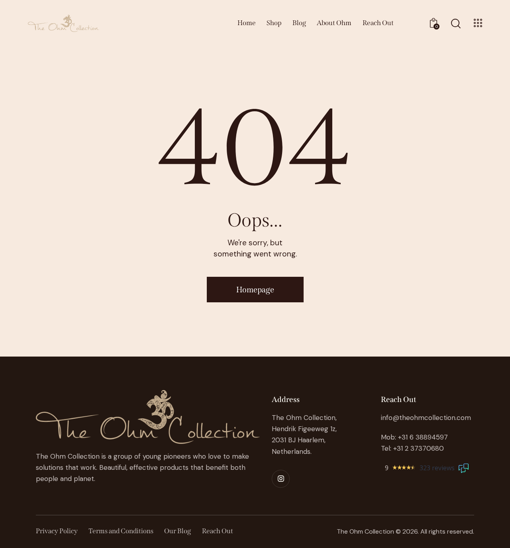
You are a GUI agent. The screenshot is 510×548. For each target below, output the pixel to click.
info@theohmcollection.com (426, 417)
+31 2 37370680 (418, 448)
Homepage (255, 289)
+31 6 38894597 (423, 437)
